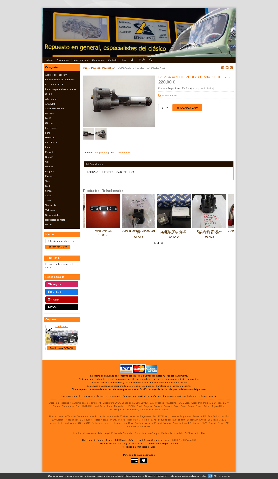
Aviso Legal (104, 433)
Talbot (48, 200)
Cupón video (62, 326)
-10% (73, 336)
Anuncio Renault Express (158, 423)
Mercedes (50, 152)
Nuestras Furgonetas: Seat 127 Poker (149, 416)
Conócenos (98, 60)
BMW (48, 118)
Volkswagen (51, 210)
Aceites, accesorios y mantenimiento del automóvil (59, 77)
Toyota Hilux (51, 205)
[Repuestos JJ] (139, 32)
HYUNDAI (50, 137)
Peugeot (49, 171)
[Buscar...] (151, 60)
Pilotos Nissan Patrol (128, 419)
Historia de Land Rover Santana (127, 423)
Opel (47, 161)
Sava (47, 181)
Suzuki (48, 195)
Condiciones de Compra (147, 433)
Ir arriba (77, 433)
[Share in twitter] (227, 67)
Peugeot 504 (100, 152)
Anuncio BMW (200, 423)
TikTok (54, 307)
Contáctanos (89, 433)
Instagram (56, 284)
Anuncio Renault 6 (182, 423)
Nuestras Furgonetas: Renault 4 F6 (188, 416)
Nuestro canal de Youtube (62, 416)
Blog (123, 60)
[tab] (94, 164)
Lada (47, 147)
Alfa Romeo (51, 99)
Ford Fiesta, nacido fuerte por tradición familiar (164, 419)
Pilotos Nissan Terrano (104, 419)
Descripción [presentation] (96, 164)
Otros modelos (52, 215)
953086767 (176, 440)
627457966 (190, 440)
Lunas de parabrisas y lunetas (60, 89)
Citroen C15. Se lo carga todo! (93, 423)
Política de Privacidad (122, 433)
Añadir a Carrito (189, 107)
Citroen (49, 123)
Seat (47, 186)
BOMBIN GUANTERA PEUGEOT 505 (138, 232)
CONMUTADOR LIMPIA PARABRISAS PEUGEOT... (173, 232)
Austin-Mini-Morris (54, 108)
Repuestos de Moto (55, 219)
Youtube (55, 299)
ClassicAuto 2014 (54, 84)
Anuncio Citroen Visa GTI (139, 426)
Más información (222, 476)
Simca (48, 190)
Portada (49, 60)
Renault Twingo (198, 419)
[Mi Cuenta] (132, 60)
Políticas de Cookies (195, 433)
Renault (49, 176)
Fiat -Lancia (51, 128)
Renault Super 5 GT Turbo (78, 419)
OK (210, 476)
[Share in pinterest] (231, 67)
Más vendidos (81, 60)
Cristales (49, 94)
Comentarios (123, 152)
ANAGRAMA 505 (103, 231)
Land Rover (51, 142)
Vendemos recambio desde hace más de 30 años (102, 416)
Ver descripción (169, 95)
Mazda (48, 224)
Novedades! (63, 60)
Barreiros (50, 113)
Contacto (112, 60)
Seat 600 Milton (216, 416)
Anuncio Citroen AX (219, 423)
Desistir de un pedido (172, 433)
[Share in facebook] (223, 67)
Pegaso (49, 166)
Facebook (56, 292)
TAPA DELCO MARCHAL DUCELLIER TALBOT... (209, 232)
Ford (47, 132)
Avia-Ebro (50, 103)
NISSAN (49, 157)
